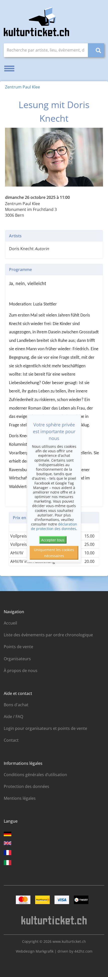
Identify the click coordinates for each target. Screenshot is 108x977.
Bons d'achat (16, 704)
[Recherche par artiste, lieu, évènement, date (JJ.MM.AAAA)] (96, 50)
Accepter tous (52, 539)
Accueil (10, 623)
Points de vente (18, 646)
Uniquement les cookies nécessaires (54, 552)
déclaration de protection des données (54, 526)
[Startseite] (36, 21)
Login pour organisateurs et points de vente (45, 728)
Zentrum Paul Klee (22, 87)
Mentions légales (20, 798)
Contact (11, 740)
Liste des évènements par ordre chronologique (48, 635)
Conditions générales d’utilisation (35, 774)
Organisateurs (17, 658)
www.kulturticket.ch (69, 941)
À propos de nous (20, 670)
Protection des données (26, 786)
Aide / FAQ (13, 716)
